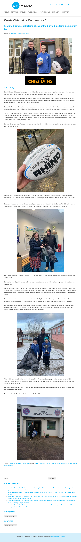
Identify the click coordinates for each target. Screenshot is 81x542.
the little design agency (58, 536)
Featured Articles (18, 12)
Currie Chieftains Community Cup (56, 463)
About (6, 12)
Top (76, 537)
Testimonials (45, 12)
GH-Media (26, 33)
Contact (65, 12)
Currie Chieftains (40, 463)
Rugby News (32, 12)
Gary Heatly (10, 88)
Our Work (56, 12)
